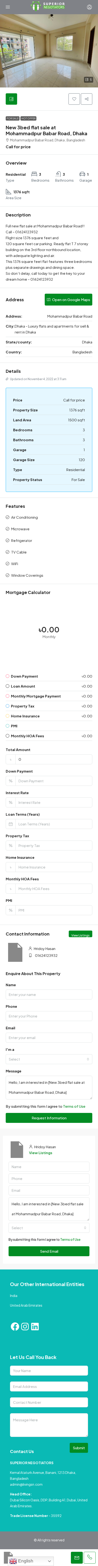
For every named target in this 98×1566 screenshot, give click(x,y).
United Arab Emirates (26, 1305)
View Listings (80, 935)
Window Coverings (27, 575)
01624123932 (46, 955)
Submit (79, 1447)
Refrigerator (21, 540)
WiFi (14, 563)
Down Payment (19, 771)
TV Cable (19, 552)
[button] (49, 50)
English (25, 1560)
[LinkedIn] (35, 1327)
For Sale (13, 118)
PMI (9, 900)
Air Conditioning (24, 517)
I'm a (10, 1049)
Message (13, 1071)
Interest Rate (17, 792)
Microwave (20, 528)
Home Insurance (20, 857)
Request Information (49, 1118)
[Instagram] (25, 1327)
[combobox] (49, 1059)
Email (10, 1028)
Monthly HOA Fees (22, 879)
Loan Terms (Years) (23, 814)
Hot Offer (28, 118)
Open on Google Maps (70, 299)
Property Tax (17, 835)
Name (11, 984)
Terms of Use (74, 1106)
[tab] (11, 99)
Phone (11, 1006)
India (13, 1295)
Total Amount (18, 749)
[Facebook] (15, 1327)
